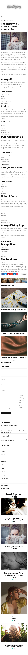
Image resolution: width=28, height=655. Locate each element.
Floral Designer (6, 164)
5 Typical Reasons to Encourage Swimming (21, 280)
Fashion (3, 451)
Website (3, 390)
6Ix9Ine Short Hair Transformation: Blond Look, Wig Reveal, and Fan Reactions (14, 439)
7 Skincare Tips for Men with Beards (7, 280)
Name (3, 379)
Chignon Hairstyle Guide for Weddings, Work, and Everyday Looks (13, 435)
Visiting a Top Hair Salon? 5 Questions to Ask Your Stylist (14, 519)
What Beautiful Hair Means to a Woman (13, 617)
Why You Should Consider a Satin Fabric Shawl (14, 358)
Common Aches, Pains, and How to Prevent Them (14, 575)
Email (2, 384)
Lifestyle (3, 471)
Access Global (22, 62)
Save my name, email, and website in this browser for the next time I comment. (21, 402)
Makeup (3, 475)
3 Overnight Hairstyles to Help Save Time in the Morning (14, 646)
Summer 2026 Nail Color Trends (9, 428)
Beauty (3, 448)
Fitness (3, 454)
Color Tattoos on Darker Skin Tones (14, 333)
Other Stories (4, 20)
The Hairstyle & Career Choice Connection (14, 547)
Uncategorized (4, 485)
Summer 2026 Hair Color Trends (9, 425)
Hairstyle (3, 465)
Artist (3, 213)
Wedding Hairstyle (5, 488)
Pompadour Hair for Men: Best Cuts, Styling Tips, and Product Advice (13, 431)
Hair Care (3, 461)
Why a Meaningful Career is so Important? (14, 309)
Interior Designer (6, 249)
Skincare (3, 481)
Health (2, 468)
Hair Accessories (5, 458)
